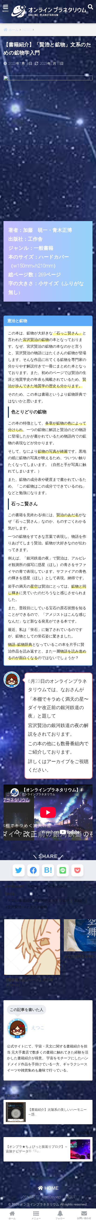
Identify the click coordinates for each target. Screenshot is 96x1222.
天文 (10, 900)
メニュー (36, 1218)
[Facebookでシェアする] (33, 870)
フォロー (60, 1218)
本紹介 (79, 900)
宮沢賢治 (14, 907)
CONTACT (30, 1197)
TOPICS (47, 886)
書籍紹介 (26, 900)
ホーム (12, 1218)
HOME (50, 1188)
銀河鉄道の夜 (47, 900)
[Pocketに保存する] (77, 870)
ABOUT (70, 1197)
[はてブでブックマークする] (48, 870)
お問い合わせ (84, 1218)
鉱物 (66, 900)
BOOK (62, 886)
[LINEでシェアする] (63, 870)
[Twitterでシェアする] (19, 870)
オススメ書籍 (36, 907)
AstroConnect (51, 1197)
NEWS (33, 886)
